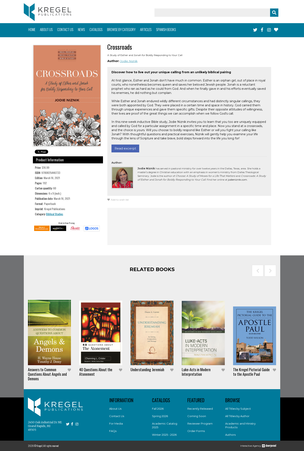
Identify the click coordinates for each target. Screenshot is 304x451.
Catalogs (96, 29)
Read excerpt (125, 148)
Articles (146, 29)
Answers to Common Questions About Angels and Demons (47, 374)
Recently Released (200, 408)
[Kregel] (47, 12)
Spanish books (166, 29)
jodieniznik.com (237, 179)
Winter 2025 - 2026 (164, 434)
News (81, 29)
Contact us (65, 29)
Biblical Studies (54, 214)
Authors (230, 434)
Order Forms (196, 431)
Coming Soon (196, 416)
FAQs (112, 431)
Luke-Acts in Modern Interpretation (196, 371)
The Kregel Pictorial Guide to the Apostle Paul (251, 371)
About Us (115, 408)
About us (46, 29)
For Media (116, 423)
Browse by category (121, 29)
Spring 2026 (160, 416)
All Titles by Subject (238, 408)
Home (31, 29)
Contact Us (116, 416)
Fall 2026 (158, 408)
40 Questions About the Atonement (95, 371)
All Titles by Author (237, 416)
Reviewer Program (200, 423)
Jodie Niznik (129, 61)
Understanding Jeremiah (147, 369)
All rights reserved (51, 445)
